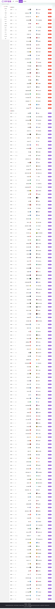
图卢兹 (28, 197)
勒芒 (28, 194)
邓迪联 (28, 162)
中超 (15, 440)
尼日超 (6, 34)
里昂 (38, 197)
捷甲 (15, 187)
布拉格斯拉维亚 (27, 187)
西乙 (15, 101)
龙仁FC (39, 384)
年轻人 (28, 458)
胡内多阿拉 (39, 108)
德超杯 (16, 190)
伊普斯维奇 (27, 44)
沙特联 (16, 134)
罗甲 (15, 108)
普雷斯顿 (28, 69)
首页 (13, 1)
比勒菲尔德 (39, 120)
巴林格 (28, 514)
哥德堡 (28, 451)
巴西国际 (28, 236)
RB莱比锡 (39, 123)
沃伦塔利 (39, 595)
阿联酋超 (16, 155)
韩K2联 (16, 373)
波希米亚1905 (40, 187)
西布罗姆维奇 (27, 405)
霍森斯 (28, 542)
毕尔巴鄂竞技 (27, 97)
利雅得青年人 (40, 183)
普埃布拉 (28, 289)
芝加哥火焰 (39, 261)
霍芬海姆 (39, 30)
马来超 (16, 9)
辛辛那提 (28, 264)
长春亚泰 (28, 412)
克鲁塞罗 (28, 271)
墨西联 (16, 289)
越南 (38, 23)
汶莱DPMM (39, 352)
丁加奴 (28, 9)
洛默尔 (28, 528)
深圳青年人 (27, 398)
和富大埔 (39, 331)
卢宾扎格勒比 (40, 479)
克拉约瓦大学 (27, 595)
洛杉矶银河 (39, 250)
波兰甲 (6, 21)
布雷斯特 (39, 194)
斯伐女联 (5, 25)
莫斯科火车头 (40, 173)
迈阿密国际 (27, 268)
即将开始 (50, 113)
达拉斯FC (39, 292)
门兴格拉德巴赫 (40, 525)
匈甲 (5, 10)
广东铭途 (39, 345)
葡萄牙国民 (39, 549)
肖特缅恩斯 (27, 525)
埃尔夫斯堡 (39, 451)
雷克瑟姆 (28, 83)
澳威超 (16, 317)
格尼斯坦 (39, 465)
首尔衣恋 (28, 391)
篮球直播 (24, 1)
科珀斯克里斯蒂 (27, 282)
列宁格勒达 (27, 486)
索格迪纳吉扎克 (40, 539)
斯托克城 (39, 48)
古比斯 (28, 447)
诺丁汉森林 (27, 76)
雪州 (38, 16)
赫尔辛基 (28, 465)
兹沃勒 (39, 215)
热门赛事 (6, 6)
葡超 (15, 549)
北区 (28, 331)
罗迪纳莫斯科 (40, 472)
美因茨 (39, 507)
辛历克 (39, 13)
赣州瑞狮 (39, 419)
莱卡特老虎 (39, 317)
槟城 (28, 352)
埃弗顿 (28, 55)
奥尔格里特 (27, 20)
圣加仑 (39, 546)
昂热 (28, 500)
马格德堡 (39, 514)
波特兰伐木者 (40, 303)
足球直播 (20, 1)
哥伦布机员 (39, 285)
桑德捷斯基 (27, 359)
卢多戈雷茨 (27, 116)
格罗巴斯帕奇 (27, 120)
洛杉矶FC (28, 303)
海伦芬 (28, 215)
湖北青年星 (39, 349)
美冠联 (16, 310)
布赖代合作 (39, 134)
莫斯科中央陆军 (27, 173)
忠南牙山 (28, 384)
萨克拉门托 (27, 310)
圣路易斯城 (27, 275)
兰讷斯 (39, 444)
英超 (15, 44)
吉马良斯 (28, 549)
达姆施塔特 (39, 521)
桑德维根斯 (39, 581)
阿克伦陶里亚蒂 (27, 363)
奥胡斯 (28, 454)
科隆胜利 (28, 37)
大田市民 (28, 377)
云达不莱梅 (39, 27)
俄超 (15, 173)
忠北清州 (28, 380)
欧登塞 (39, 454)
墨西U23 (6, 17)
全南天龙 (28, 373)
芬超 (15, 447)
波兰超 (16, 479)
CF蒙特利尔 (27, 250)
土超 (15, 127)
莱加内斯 (39, 101)
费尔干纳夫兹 (27, 539)
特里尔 (28, 123)
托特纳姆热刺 (40, 148)
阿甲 (15, 243)
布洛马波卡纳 (27, 556)
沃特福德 (39, 83)
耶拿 (28, 521)
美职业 (16, 250)
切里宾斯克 (39, 486)
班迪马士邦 (27, 532)
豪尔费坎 (39, 155)
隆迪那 (39, 229)
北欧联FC (39, 493)
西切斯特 (39, 282)
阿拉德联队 (27, 108)
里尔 (38, 500)
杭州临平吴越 (27, 345)
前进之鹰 (28, 366)
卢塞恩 (28, 113)
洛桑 (38, 113)
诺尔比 (28, 581)
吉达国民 (28, 180)
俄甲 (15, 13)
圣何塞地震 (27, 296)
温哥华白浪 (27, 292)
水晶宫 (39, 55)
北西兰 (39, 359)
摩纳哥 (39, 588)
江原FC (39, 377)
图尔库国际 (39, 567)
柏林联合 (39, 518)
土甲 (15, 532)
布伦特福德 (27, 148)
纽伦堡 (39, 37)
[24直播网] (6, 2)
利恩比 (39, 542)
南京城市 (39, 398)
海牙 (38, 366)
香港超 (16, 331)
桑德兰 (39, 44)
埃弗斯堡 (39, 34)
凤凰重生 (39, 310)
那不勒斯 (39, 208)
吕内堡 (28, 27)
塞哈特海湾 (27, 183)
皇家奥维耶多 (27, 101)
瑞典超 (6, 23)
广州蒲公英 (27, 338)
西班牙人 (28, 222)
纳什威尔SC (27, 285)
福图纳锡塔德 (27, 90)
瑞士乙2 (6, 19)
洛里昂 (39, 201)
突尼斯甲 (5, 8)
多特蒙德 (28, 190)
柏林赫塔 (39, 41)
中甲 (15, 398)
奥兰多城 (28, 257)
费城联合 (39, 278)
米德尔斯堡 (39, 62)
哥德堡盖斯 (39, 553)
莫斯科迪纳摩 (27, 472)
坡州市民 (39, 391)
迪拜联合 (39, 535)
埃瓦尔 (28, 574)
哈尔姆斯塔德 (40, 20)
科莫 (38, 141)
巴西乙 (16, 229)
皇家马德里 (39, 222)
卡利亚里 (39, 204)
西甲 (15, 97)
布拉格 (28, 493)
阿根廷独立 (27, 243)
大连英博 (39, 468)
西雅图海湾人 (40, 264)
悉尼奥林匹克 (27, 324)
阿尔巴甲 (5, 36)
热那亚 (28, 208)
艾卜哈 (39, 180)
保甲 (15, 116)
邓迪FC (39, 162)
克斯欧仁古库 (40, 532)
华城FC (39, 373)
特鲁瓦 (28, 211)
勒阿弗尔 (28, 588)
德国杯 (16, 27)
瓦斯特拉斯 (27, 461)
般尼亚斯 (28, 535)
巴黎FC (39, 211)
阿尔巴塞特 (27, 169)
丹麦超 (16, 359)
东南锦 (16, 23)
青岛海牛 (39, 440)
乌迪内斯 (28, 141)
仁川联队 (39, 370)
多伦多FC (39, 268)
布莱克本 (28, 62)
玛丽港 (39, 447)
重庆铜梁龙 (27, 468)
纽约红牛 (28, 261)
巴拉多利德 (39, 574)
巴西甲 (16, 236)
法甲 (15, 104)
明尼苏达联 (39, 296)
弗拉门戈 (39, 271)
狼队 (38, 69)
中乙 (15, 338)
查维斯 (28, 356)
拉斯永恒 (28, 134)
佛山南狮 (39, 412)
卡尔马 (39, 461)
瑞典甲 (16, 493)
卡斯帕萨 (39, 127)
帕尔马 (28, 204)
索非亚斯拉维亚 (40, 116)
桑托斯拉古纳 (40, 289)
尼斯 (28, 201)
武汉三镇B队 (27, 419)
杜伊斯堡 (28, 34)
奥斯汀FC (28, 278)
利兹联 (39, 76)
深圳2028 (28, 349)
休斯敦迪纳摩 (40, 275)
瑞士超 (16, 113)
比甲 (15, 528)
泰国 (28, 23)
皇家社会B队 (40, 169)
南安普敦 (28, 48)
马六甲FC (39, 9)
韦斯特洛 (39, 528)
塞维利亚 (39, 97)
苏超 (15, 162)
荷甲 (15, 90)
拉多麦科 (28, 479)
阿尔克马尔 (39, 90)
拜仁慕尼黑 (39, 190)
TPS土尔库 (27, 567)
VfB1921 (28, 507)
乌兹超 (16, 539)
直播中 (50, 9)
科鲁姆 (28, 127)
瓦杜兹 (39, 458)
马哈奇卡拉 (27, 560)
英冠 (15, 48)
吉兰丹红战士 (27, 16)
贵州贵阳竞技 (40, 338)
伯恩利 (39, 405)
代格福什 (39, 556)
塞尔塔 (39, 176)
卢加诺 (28, 546)
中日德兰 (28, 444)
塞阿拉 (28, 229)
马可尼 (39, 324)
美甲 (15, 282)
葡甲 (15, 356)
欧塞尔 (39, 104)
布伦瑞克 (28, 518)
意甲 (15, 141)
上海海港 (28, 440)
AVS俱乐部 (39, 356)
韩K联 (16, 370)
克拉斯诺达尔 (40, 560)
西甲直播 (16, 1)
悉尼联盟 (28, 317)
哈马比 (28, 553)
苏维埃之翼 (39, 363)
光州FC (28, 370)
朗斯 (28, 104)
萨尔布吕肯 (27, 41)
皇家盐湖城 (39, 257)
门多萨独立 (39, 243)
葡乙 (5, 38)
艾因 (28, 155)
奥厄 (28, 30)
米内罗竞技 (39, 236)
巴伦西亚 (28, 176)
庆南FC (39, 380)
